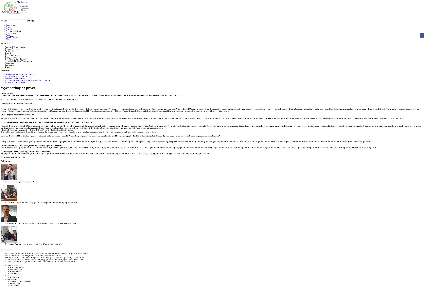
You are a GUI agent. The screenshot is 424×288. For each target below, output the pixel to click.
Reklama (9, 29)
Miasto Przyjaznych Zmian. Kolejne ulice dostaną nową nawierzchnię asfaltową (33, 256)
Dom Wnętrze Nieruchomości (15, 59)
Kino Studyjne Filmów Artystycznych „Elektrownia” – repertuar (27, 80)
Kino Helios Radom (17, 267)
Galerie (8, 27)
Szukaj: (3, 21)
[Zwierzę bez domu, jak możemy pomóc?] (9, 180)
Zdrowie (9, 39)
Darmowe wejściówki (13, 31)
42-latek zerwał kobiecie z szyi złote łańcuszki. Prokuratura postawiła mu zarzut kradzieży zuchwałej (40, 261)
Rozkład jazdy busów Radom (15, 82)
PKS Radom (14, 285)
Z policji (8, 53)
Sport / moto (9, 65)
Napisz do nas (11, 33)
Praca (8, 35)
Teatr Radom (14, 273)
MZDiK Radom (15, 283)
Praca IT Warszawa (12, 37)
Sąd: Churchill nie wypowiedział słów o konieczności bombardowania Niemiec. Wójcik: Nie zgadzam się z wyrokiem (46, 254)
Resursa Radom (15, 271)
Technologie (9, 63)
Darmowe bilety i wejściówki (20, 281)
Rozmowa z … (10, 57)
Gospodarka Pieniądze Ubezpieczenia (18, 61)
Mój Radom (22, 2)
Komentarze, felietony (13, 55)
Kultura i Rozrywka (12, 49)
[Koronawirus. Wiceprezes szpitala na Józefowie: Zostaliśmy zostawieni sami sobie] (9, 242)
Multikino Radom (16, 269)
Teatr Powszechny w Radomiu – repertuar (20, 74)
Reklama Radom (15, 277)
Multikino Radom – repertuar (15, 78)
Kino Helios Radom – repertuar (16, 76)
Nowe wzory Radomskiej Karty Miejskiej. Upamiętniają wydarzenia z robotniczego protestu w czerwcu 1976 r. (44, 260)
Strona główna (11, 25)
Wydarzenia (9, 51)
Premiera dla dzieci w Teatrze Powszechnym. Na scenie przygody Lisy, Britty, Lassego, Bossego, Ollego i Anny (44, 258)
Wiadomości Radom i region (15, 47)
